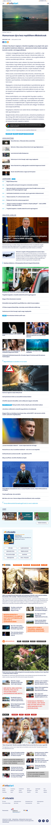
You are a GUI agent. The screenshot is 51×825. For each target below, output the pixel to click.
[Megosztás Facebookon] (3, 42)
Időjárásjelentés (40, 801)
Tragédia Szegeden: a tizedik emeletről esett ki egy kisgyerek (19, 295)
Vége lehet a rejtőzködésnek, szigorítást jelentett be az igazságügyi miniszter (36, 335)
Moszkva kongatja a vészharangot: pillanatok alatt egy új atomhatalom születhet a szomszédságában (13, 618)
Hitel (19, 641)
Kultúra (12, 790)
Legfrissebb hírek (17, 801)
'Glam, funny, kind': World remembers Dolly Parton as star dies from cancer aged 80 (24, 745)
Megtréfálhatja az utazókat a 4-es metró (15, 361)
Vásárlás (25, 641)
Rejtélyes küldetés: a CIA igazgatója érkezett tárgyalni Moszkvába (21, 263)
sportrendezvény (28, 133)
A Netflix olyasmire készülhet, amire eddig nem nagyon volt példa (20, 401)
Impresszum (28, 819)
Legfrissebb (37, 788)
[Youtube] (47, 821)
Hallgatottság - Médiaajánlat (18, 819)
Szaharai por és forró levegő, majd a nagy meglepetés (16, 311)
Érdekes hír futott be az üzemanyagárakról (15, 292)
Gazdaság (4, 792)
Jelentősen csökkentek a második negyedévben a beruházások (19, 409)
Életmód (20, 792)
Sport (21, 714)
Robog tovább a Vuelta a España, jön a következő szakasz (27, 405)
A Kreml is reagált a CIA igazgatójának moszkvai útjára (30, 251)
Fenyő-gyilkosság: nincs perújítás (11, 494)
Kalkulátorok (41, 641)
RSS (32, 820)
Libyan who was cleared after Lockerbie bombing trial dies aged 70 (36, 774)
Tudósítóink (21, 788)
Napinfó (28, 792)
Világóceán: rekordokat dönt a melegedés (34, 352)
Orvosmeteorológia (6, 803)
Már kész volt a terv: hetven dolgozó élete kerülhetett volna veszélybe (21, 498)
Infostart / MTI (6, 39)
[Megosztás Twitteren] (6, 42)
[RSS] (39, 821)
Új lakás (44, 564)
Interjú (20, 790)
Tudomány (13, 788)
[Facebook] (43, 821)
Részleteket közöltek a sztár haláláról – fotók (12, 335)
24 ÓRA (13, 179)
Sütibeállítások (5, 822)
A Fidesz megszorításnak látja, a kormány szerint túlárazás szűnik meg (21, 307)
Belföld (13, 130)
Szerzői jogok (28, 820)
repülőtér (9, 133)
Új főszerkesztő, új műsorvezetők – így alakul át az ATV (17, 453)
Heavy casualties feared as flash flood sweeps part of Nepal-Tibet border (13, 761)
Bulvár (28, 788)
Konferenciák (35, 564)
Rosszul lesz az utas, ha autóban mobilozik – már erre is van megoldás (21, 449)
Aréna (38, 803)
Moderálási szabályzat (19, 820)
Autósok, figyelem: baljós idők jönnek (12, 392)
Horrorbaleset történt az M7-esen (16, 315)
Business (14, 714)
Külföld (3, 790)
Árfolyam (26, 564)
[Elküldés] (8, 42)
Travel (27, 714)
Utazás (33, 641)
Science (34, 714)
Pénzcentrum (17, 564)
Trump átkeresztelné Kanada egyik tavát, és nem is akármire (21, 503)
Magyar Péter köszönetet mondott (11, 299)
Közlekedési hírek (29, 801)
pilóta (20, 133)
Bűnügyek (29, 790)
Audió (36, 790)
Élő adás (11, 548)
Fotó (45, 788)
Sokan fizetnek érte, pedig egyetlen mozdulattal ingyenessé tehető (11, 352)
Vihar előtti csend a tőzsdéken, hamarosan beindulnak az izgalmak (35, 629)
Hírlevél (45, 790)
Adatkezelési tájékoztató (7, 820)
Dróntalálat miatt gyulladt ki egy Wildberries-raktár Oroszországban (20, 303)
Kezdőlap (8, 130)
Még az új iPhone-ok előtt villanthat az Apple (14, 458)
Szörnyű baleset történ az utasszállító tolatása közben (16, 396)
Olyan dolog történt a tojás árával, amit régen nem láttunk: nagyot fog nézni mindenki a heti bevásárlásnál (36, 705)
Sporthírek (16, 803)
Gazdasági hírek (29, 803)
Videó (36, 792)
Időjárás (45, 792)
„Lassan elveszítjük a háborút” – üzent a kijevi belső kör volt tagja (19, 445)
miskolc (15, 133)
